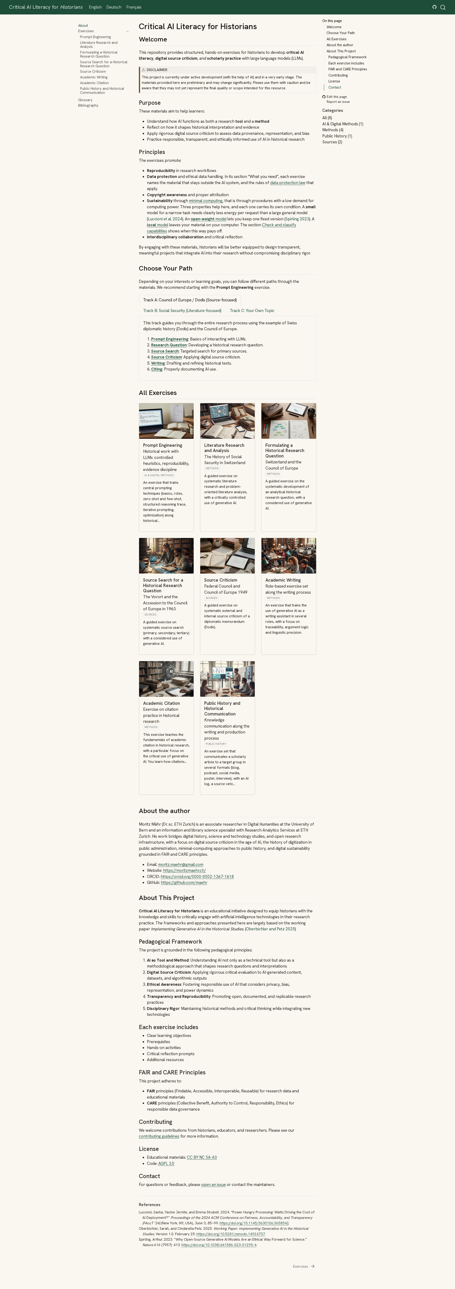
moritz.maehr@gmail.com (180, 864)
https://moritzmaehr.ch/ (184, 870)
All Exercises (336, 39)
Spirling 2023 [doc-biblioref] (297, 219)
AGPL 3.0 (166, 1163)
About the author (340, 45)
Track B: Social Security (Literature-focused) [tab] (182, 310)
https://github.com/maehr (184, 882)
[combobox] (443, 7)
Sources (150, 614)
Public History (216, 744)
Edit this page (337, 97)
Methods (212, 468)
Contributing (338, 75)
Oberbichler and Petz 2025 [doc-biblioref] (270, 929)
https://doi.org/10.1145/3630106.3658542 (254, 1223)
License (334, 81)
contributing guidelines (159, 1136)
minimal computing (206, 200)
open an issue (213, 1184)
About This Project (341, 51)
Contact (334, 87)
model (209, 219)
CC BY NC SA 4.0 (202, 1157)
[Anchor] (171, 38)
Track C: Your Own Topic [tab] (252, 310)
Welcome (334, 27)
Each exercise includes (346, 63)
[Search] (442, 7)
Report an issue (338, 102)
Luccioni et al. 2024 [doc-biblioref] (165, 219)
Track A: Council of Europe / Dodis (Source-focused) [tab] (190, 300)
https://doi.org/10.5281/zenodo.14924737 (230, 1234)
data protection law (287, 182)
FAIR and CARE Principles (347, 69)
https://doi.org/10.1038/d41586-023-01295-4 (219, 1245)
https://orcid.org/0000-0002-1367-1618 (197, 876)
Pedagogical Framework (347, 57)
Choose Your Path (341, 33)
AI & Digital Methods (159, 475)
